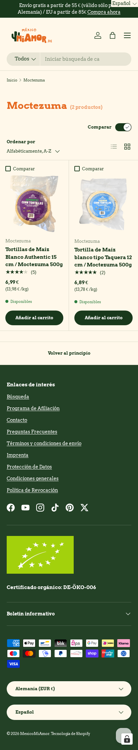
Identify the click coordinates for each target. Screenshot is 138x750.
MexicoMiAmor (35, 733)
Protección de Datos (29, 467)
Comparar (100, 127)
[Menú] (127, 35)
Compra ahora (104, 12)
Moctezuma (34, 80)
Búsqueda (18, 396)
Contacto (17, 420)
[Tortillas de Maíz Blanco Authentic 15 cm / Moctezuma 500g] (34, 203)
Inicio (12, 80)
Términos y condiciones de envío (44, 443)
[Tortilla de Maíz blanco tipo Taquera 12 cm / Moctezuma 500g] (103, 204)
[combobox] (69, 59)
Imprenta (17, 455)
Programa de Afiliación (33, 408)
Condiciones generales (33, 478)
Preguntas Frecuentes (32, 431)
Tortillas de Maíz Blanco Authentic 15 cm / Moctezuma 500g (34, 256)
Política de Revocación (32, 490)
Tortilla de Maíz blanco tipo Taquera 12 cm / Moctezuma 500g (103, 257)
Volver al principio (69, 353)
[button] (112, 35)
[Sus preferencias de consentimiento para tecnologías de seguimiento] (127, 739)
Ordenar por (21, 141)
